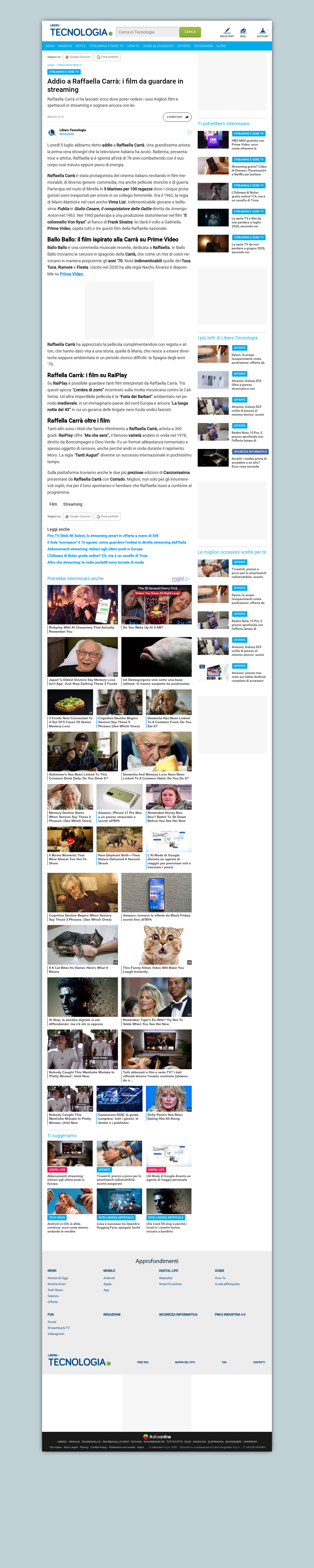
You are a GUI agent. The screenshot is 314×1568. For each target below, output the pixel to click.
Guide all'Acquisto (227, 1284)
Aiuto (140, 1447)
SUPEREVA (250, 1442)
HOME (50, 65)
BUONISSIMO (234, 1442)
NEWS (50, 46)
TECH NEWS (57, 1217)
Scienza (53, 1296)
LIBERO (62, 1442)
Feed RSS (142, 1362)
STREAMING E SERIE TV (106, 46)
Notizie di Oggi (58, 1278)
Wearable (165, 1278)
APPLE (81, 46)
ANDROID (65, 46)
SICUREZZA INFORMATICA (250, 451)
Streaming (72, 504)
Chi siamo (56, 1447)
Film (53, 504)
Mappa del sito (185, 1362)
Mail (243, 36)
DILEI (188, 1442)
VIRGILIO (74, 1442)
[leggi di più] (189, 132)
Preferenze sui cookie (122, 1447)
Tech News (55, 1290)
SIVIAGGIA (199, 1442)
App (106, 1290)
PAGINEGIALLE (91, 1442)
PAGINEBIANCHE (154, 1442)
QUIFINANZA (216, 1442)
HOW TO (133, 46)
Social (52, 1322)
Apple (107, 1284)
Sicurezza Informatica (178, 1314)
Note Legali (71, 1447)
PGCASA (136, 1442)
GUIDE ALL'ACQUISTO (158, 46)
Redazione (112, 1314)
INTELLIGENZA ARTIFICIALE (116, 1217)
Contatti (259, 1362)
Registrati (227, 36)
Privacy (84, 1447)
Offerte (53, 1302)
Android (109, 1278)
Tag (224, 1362)
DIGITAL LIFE (57, 1169)
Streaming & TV (59, 1328)
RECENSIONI (203, 46)
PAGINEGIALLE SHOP (116, 1442)
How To (220, 1278)
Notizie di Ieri (57, 1284)
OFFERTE (184, 46)
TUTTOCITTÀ (174, 1442)
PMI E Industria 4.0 (230, 1314)
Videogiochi (56, 1334)
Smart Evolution (170, 1284)
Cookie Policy (99, 1447)
